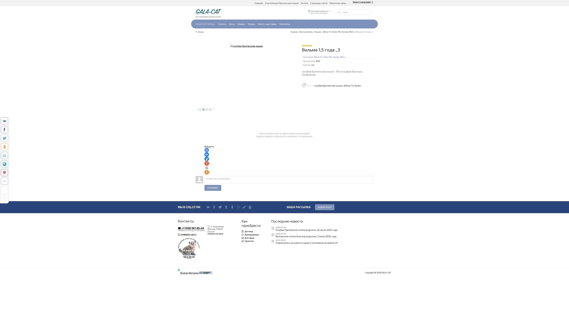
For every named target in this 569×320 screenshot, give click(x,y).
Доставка (249, 237)
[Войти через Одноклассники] (206, 172)
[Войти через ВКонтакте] (206, 154)
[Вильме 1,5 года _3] (247, 46)
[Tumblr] (226, 207)
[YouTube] (250, 207)
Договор (248, 231)
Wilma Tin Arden (352, 85)
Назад (200, 32)
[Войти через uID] (206, 150)
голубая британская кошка (328, 85)
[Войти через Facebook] (206, 159)
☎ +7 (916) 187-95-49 (191, 228)
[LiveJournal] (244, 207)
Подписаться (324, 207)
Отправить (212, 188)
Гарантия (249, 241)
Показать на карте (215, 234)
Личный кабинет (320, 11)
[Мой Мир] (238, 207)
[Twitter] (220, 207)
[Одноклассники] (232, 207)
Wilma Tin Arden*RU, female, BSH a (329, 57)
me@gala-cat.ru (188, 234)
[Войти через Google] (206, 168)
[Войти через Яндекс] (206, 163)
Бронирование (251, 234)
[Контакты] (192, 248)
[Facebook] (214, 207)
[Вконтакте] (208, 207)
